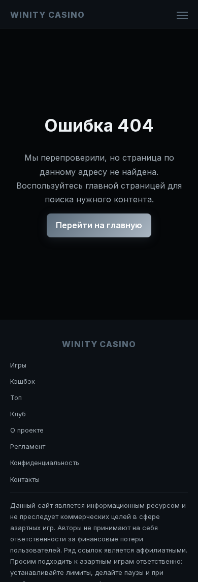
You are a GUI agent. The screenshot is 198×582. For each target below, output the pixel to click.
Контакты (25, 479)
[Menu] (182, 15)
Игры (18, 365)
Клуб (18, 414)
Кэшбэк (22, 381)
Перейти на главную (99, 225)
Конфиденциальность (44, 462)
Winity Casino (47, 15)
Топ (16, 397)
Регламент (27, 446)
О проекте (27, 430)
